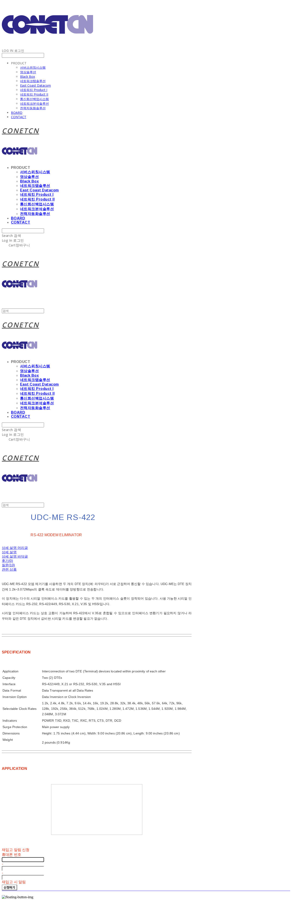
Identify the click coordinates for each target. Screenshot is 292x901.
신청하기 (9, 887)
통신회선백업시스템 (34, 99)
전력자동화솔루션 (33, 108)
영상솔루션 (28, 72)
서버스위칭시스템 (33, 67)
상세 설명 (9, 552)
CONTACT (18, 117)
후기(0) (7, 561)
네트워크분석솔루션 (34, 103)
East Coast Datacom (35, 85)
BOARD (16, 112)
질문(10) (8, 565)
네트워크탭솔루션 (33, 81)
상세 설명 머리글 (15, 548)
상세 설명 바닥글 (15, 556)
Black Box (27, 76)
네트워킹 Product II (34, 94)
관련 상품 (9, 569)
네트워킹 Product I (33, 90)
